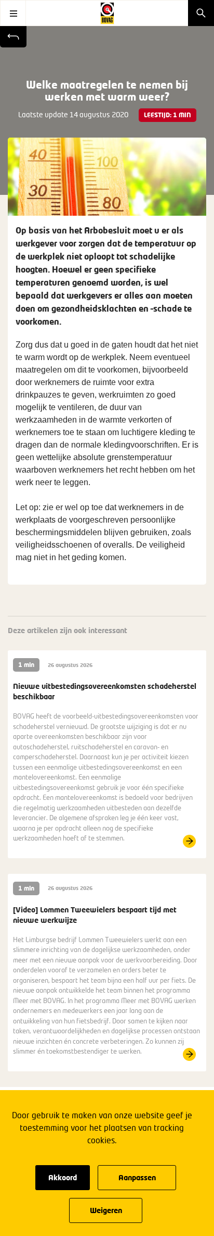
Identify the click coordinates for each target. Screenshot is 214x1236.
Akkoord (62, 1177)
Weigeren (106, 1210)
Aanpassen (137, 1177)
